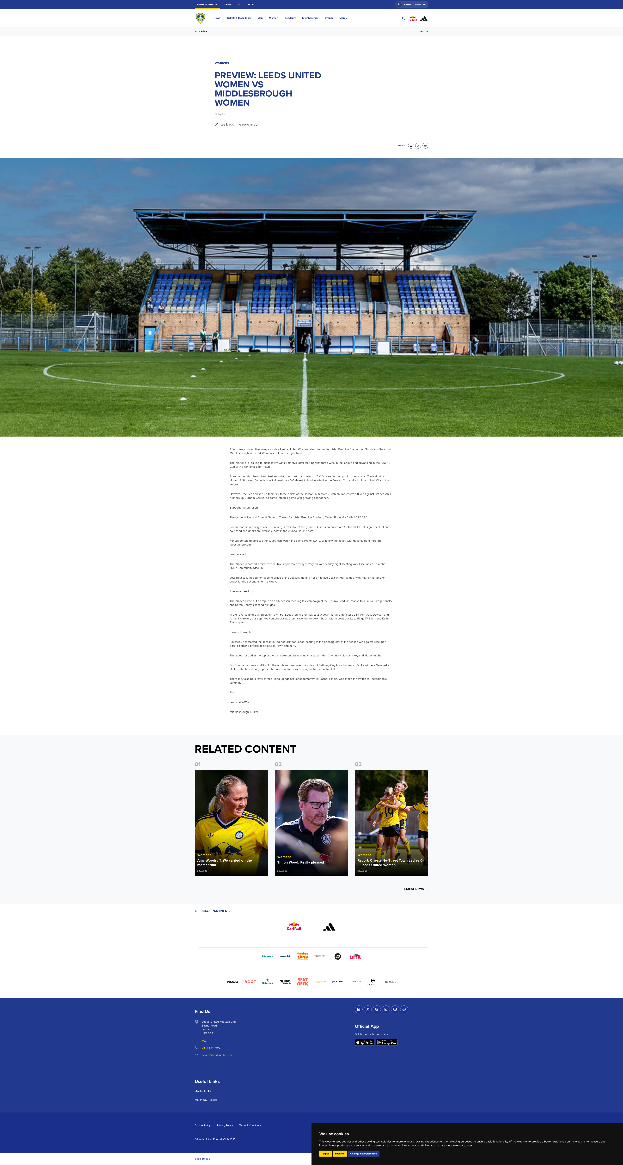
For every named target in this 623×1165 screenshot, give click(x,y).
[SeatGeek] (303, 982)
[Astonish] (285, 956)
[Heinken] (268, 982)
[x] (418, 146)
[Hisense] (268, 956)
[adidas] (329, 926)
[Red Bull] (294, 926)
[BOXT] (250, 982)
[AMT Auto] (355, 956)
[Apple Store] (364, 1042)
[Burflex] (320, 956)
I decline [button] (339, 1153)
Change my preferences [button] (363, 1153)
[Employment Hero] (373, 982)
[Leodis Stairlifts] (355, 982)
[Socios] (285, 982)
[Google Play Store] (386, 1042)
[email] (425, 146)
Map (204, 1041)
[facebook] (411, 146)
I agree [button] (325, 1153)
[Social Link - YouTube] (395, 1009)
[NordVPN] (338, 982)
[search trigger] (404, 18)
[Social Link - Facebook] (359, 1009)
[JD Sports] (338, 956)
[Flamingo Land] (303, 956)
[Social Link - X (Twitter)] (368, 1009)
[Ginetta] (320, 982)
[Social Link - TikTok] (386, 1009)
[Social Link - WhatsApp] (404, 1009)
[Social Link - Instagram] (377, 1009)
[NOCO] (232, 982)
